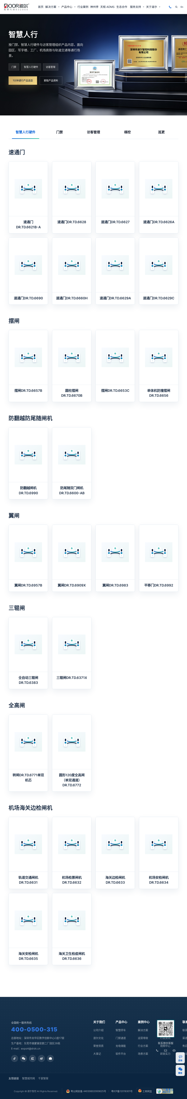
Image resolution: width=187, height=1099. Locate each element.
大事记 (97, 1053)
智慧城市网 (28, 1078)
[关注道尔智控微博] (41, 1058)
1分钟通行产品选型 (23, 80)
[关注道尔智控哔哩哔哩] (50, 1058)
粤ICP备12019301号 (122, 1091)
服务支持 (135, 7)
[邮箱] (165, 1050)
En (182, 6)
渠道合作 (122, 7)
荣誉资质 (98, 1045)
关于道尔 (151, 7)
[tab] (26, 132)
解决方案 (50, 7)
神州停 (94, 7)
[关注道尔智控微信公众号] (23, 1058)
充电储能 (121, 1045)
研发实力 (165, 1053)
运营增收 (143, 1037)
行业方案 (143, 1045)
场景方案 (143, 1053)
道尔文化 (98, 1037)
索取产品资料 (51, 80)
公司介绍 (98, 1030)
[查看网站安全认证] (164, 1091)
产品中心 (66, 7)
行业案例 (82, 7)
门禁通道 (121, 1037)
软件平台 (121, 1053)
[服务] (174, 1050)
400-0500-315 (34, 1029)
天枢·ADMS (107, 7)
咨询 (180, 1060)
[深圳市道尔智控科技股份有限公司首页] (16, 7)
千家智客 (43, 1078)
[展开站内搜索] (176, 6)
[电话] (157, 1050)
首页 (40, 7)
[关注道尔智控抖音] (14, 1058)
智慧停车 (121, 1030)
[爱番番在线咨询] (180, 1056)
